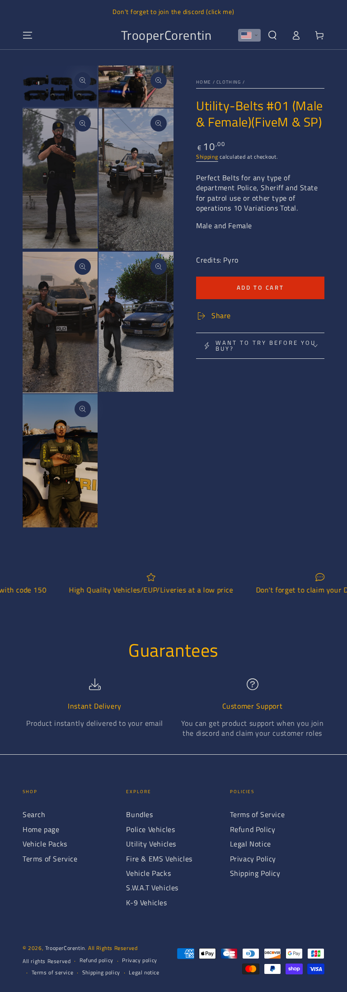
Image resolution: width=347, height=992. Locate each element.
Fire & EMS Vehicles (159, 858)
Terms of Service (50, 858)
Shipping (207, 156)
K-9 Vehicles (146, 902)
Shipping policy (101, 973)
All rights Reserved (46, 961)
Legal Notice (250, 843)
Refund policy (96, 960)
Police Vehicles (150, 829)
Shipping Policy (255, 873)
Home (203, 82)
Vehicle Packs (45, 843)
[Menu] (27, 35)
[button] (249, 35)
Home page (41, 829)
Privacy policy (139, 960)
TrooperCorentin (65, 948)
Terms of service (53, 973)
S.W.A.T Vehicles (152, 887)
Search (34, 814)
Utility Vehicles (151, 843)
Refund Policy (253, 829)
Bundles (139, 814)
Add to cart (260, 287)
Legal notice (144, 973)
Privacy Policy (253, 858)
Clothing (228, 82)
